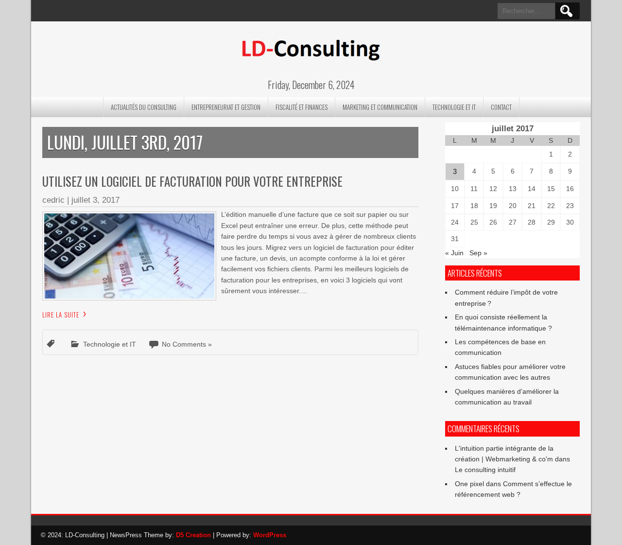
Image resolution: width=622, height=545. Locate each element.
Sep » (478, 253)
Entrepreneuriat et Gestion (225, 107)
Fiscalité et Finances (302, 107)
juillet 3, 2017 (95, 200)
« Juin (454, 253)
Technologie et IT (454, 107)
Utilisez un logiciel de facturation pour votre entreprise (192, 181)
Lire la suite (60, 314)
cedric (53, 200)
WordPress (269, 535)
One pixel (469, 484)
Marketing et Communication (380, 107)
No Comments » (187, 344)
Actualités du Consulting (143, 107)
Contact (501, 107)
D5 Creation (193, 535)
